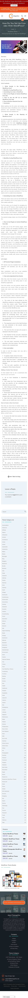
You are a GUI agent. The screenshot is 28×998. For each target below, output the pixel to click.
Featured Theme (14, 963)
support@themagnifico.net (12, 979)
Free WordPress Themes (14, 961)
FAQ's (14, 942)
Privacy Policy (14, 948)
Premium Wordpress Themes (14, 959)
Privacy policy (14, 986)
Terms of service (22, 986)
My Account (14, 944)
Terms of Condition (14, 946)
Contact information (14, 988)
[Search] (25, 511)
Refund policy (7, 986)
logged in (15, 495)
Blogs (14, 938)
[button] (2, 15)
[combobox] (14, 512)
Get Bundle (14, 5)
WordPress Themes (13, 31)
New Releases (14, 965)
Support (14, 940)
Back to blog (16, 476)
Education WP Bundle (14, 967)
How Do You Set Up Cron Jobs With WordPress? (14, 33)
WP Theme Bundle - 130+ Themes (14, 957)
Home (12, 29)
